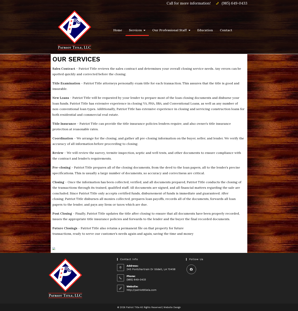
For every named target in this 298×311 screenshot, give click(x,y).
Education (205, 30)
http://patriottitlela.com (141, 290)
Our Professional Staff (169, 30)
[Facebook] (191, 269)
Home (117, 30)
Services (135, 30)
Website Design (172, 307)
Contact (226, 30)
